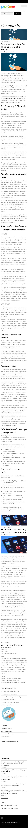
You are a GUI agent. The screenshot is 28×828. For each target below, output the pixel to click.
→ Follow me (4, 798)
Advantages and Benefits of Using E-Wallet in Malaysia (13, 47)
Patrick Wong (4, 51)
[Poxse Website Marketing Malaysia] (8, 8)
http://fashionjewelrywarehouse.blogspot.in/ (14, 682)
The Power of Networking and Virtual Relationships (13, 531)
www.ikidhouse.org (6, 736)
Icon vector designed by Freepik (9, 805)
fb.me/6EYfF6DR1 (5, 771)
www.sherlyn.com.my (6, 728)
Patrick (2, 647)
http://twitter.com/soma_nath (12, 680)
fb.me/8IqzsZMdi (5, 765)
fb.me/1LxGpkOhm (12, 793)
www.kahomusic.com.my (7, 734)
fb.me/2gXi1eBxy (14, 785)
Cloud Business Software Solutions (9, 808)
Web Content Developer (12, 644)
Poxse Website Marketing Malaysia (9, 822)
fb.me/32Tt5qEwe (5, 779)
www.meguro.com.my (6, 731)
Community (10, 51)
